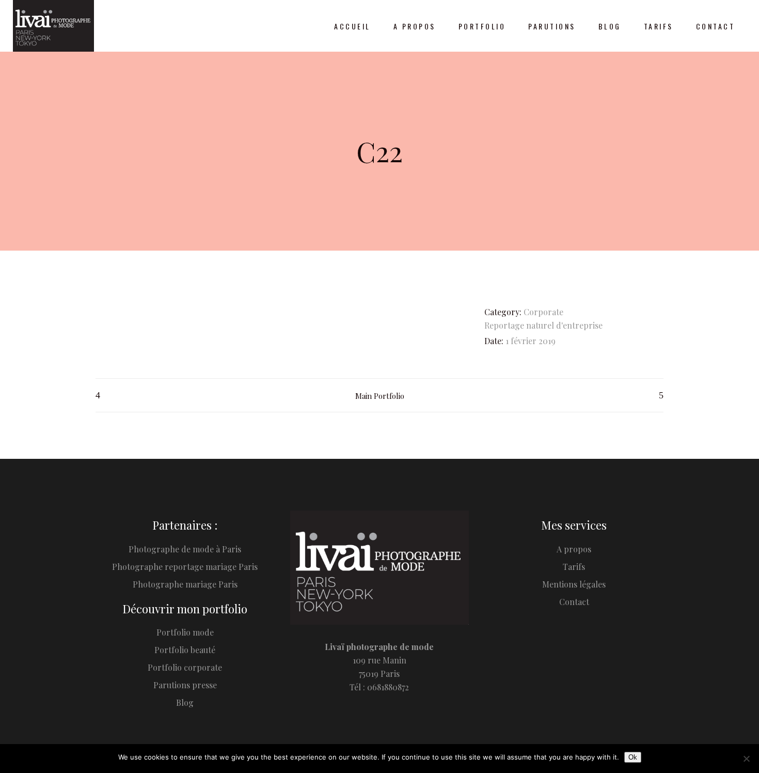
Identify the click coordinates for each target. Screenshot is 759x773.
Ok (632, 757)
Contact (574, 601)
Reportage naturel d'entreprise (543, 325)
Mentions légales (574, 584)
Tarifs (574, 566)
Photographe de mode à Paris (185, 549)
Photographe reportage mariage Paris (185, 566)
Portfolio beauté (184, 649)
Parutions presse (185, 684)
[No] (746, 758)
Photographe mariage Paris (185, 584)
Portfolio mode (185, 632)
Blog (185, 702)
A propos (574, 549)
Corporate (543, 311)
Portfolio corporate (185, 667)
